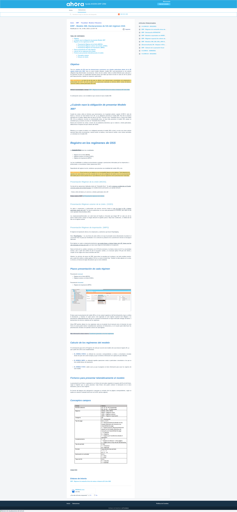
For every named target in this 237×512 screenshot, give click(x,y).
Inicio (71, 10)
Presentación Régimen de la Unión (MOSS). (90, 44)
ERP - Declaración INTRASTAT (151, 32)
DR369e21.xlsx (80, 489)
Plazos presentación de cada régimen (85, 49)
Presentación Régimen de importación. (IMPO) (91, 47)
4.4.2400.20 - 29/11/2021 (149, 26)
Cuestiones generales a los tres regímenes (101, 333)
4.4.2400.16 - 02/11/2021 (149, 53)
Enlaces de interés (83, 57)
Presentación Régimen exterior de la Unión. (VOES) (92, 46)
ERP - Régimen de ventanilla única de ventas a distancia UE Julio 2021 (90, 481)
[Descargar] (115, 239)
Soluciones (82, 10)
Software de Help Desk (114, 508)
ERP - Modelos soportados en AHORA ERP (155, 35)
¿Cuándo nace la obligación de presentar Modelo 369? (89, 40)
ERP (77, 23)
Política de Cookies (162, 503)
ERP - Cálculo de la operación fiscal (153, 47)
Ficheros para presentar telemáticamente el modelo (89, 53)
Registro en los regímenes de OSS (84, 42)
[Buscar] (71, 14)
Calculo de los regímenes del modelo (85, 51)
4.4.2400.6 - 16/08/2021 (149, 50)
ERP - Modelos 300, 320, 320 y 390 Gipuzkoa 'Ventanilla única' (161, 41)
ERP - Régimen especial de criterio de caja (155, 38)
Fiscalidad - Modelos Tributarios (91, 23)
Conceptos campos (83, 55)
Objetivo (76, 38)
